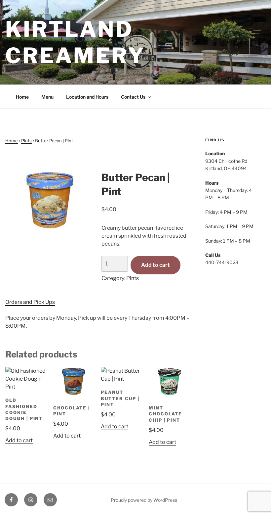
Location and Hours (87, 97)
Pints (26, 140)
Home (22, 97)
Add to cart (155, 265)
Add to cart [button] (19, 440)
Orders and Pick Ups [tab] (30, 302)
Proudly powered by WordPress (144, 500)
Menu (47, 97)
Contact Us (133, 97)
